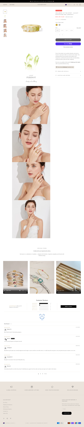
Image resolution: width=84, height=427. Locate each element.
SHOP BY (5, 4)
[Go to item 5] (5, 30)
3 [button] (42, 373)
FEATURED (12, 4)
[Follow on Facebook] (3, 418)
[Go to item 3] (5, 21)
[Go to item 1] (5, 12)
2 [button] (40, 373)
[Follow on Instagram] (7, 418)
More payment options (68, 47)
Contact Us (5, 411)
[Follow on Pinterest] (10, 418)
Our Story (5, 402)
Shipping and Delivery (7, 404)
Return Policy (6, 407)
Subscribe (67, 413)
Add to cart (68, 39)
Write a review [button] (68, 306)
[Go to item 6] (5, 35)
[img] (7, 327)
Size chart (79, 27)
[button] (58, 19)
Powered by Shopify (42, 423)
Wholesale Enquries (7, 409)
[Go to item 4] (5, 26)
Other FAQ (5, 413)
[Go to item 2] (5, 16)
